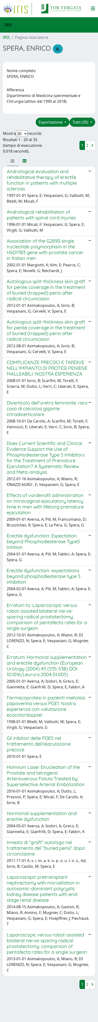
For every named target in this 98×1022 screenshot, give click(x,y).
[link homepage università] (61, 8)
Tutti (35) (81, 122)
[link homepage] (17, 8)
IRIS (6, 37)
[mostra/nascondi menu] (93, 8)
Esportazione (51, 122)
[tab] (13, 161)
